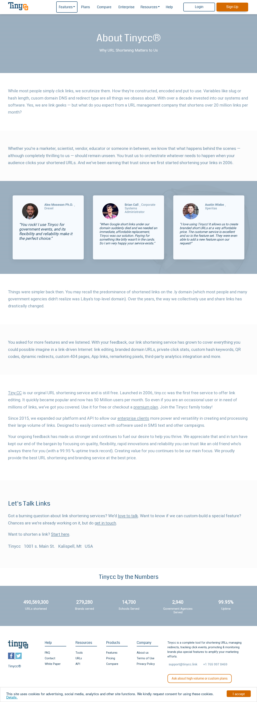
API (77, 664)
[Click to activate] (58, 205)
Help (169, 7)
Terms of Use (145, 658)
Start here (60, 534)
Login (199, 6)
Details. (12, 697)
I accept (239, 693)
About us (143, 652)
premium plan (146, 407)
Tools (79, 652)
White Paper (53, 664)
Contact (50, 658)
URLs (78, 658)
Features (66, 7)
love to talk (128, 515)
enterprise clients (133, 418)
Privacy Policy (146, 664)
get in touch (105, 523)
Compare (104, 7)
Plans (85, 7)
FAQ (47, 652)
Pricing (110, 658)
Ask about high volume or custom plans (199, 678)
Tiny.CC (15, 392)
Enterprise (126, 7)
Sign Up (232, 6)
